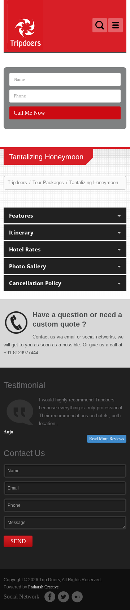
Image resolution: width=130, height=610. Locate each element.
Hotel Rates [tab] (24, 249)
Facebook (50, 597)
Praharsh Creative (43, 586)
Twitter (63, 597)
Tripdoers (17, 182)
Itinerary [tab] (21, 232)
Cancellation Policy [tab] (35, 283)
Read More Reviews (106, 438)
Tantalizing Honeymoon (93, 182)
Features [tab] (21, 215)
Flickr (77, 597)
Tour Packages (48, 182)
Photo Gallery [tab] (27, 266)
